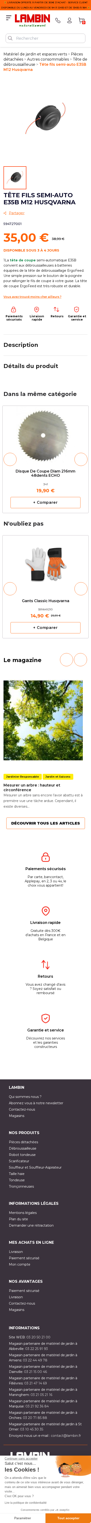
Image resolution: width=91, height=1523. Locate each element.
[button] (10, 459)
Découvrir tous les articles (45, 823)
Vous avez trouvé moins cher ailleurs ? (32, 296)
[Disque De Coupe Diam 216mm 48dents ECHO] (45, 433)
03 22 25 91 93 (36, 1349)
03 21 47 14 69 (35, 1383)
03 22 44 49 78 (35, 1360)
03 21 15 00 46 (35, 1372)
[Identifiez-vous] (70, 20)
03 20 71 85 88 (35, 1418)
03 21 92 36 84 (37, 1406)
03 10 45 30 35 (31, 1429)
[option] (45, 459)
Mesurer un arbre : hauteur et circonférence (32, 787)
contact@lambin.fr (66, 1436)
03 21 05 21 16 (41, 1395)
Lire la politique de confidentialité (26, 1502)
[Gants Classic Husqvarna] (45, 561)
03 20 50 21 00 (38, 1337)
